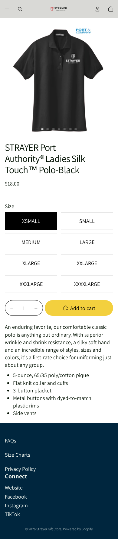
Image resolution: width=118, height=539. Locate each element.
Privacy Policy (20, 468)
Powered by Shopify (78, 529)
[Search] (20, 9)
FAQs (10, 440)
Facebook (16, 496)
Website (14, 487)
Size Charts (17, 454)
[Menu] (7, 9)
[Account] (97, 9)
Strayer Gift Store (48, 529)
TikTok (12, 514)
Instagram (16, 505)
